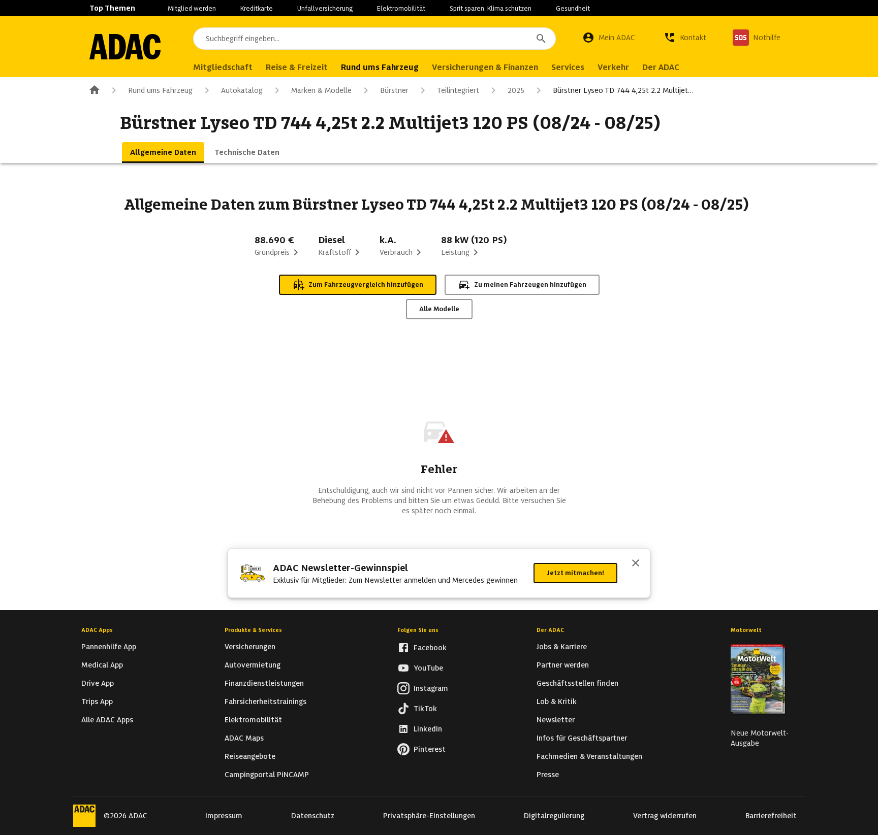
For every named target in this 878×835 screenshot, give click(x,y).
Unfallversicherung (325, 8)
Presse (548, 774)
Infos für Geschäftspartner (582, 738)
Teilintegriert (458, 90)
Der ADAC (550, 629)
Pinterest (430, 749)
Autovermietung (252, 665)
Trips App (97, 701)
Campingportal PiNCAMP (267, 774)
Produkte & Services (253, 629)
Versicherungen (250, 646)
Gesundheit (573, 8)
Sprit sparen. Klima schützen (490, 8)
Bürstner (394, 90)
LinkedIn (428, 728)
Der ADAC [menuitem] (660, 67)
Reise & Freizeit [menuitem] (297, 67)
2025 (516, 90)
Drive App (97, 683)
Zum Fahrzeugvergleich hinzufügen (365, 284)
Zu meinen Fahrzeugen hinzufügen (530, 284)
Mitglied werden (192, 8)
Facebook (430, 647)
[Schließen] (636, 564)
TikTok (425, 708)
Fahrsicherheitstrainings (265, 701)
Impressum (223, 815)
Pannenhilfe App (108, 646)
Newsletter (556, 719)
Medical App (102, 665)
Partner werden (563, 665)
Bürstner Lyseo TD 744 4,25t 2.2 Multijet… (623, 90)
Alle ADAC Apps (107, 719)
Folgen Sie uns (417, 629)
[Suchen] (541, 38)
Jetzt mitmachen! (575, 573)
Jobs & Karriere (562, 646)
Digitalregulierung (554, 815)
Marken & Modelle (321, 90)
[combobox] (374, 38)
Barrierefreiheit (771, 815)
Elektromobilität (401, 8)
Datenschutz (312, 815)
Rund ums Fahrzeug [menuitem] (380, 67)
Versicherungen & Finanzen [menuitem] (485, 67)
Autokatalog (242, 90)
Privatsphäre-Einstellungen (429, 815)
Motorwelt (746, 629)
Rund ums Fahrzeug (160, 90)
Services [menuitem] (567, 67)
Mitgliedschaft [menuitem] (223, 67)
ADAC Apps (97, 629)
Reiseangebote (250, 756)
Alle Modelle (439, 309)
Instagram (431, 688)
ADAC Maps (244, 738)
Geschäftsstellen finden (577, 683)
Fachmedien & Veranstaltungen (589, 756)
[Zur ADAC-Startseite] (125, 46)
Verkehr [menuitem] (613, 67)
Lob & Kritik (557, 701)
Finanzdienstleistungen (264, 683)
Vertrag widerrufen (665, 815)
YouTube (428, 668)
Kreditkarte (256, 8)
